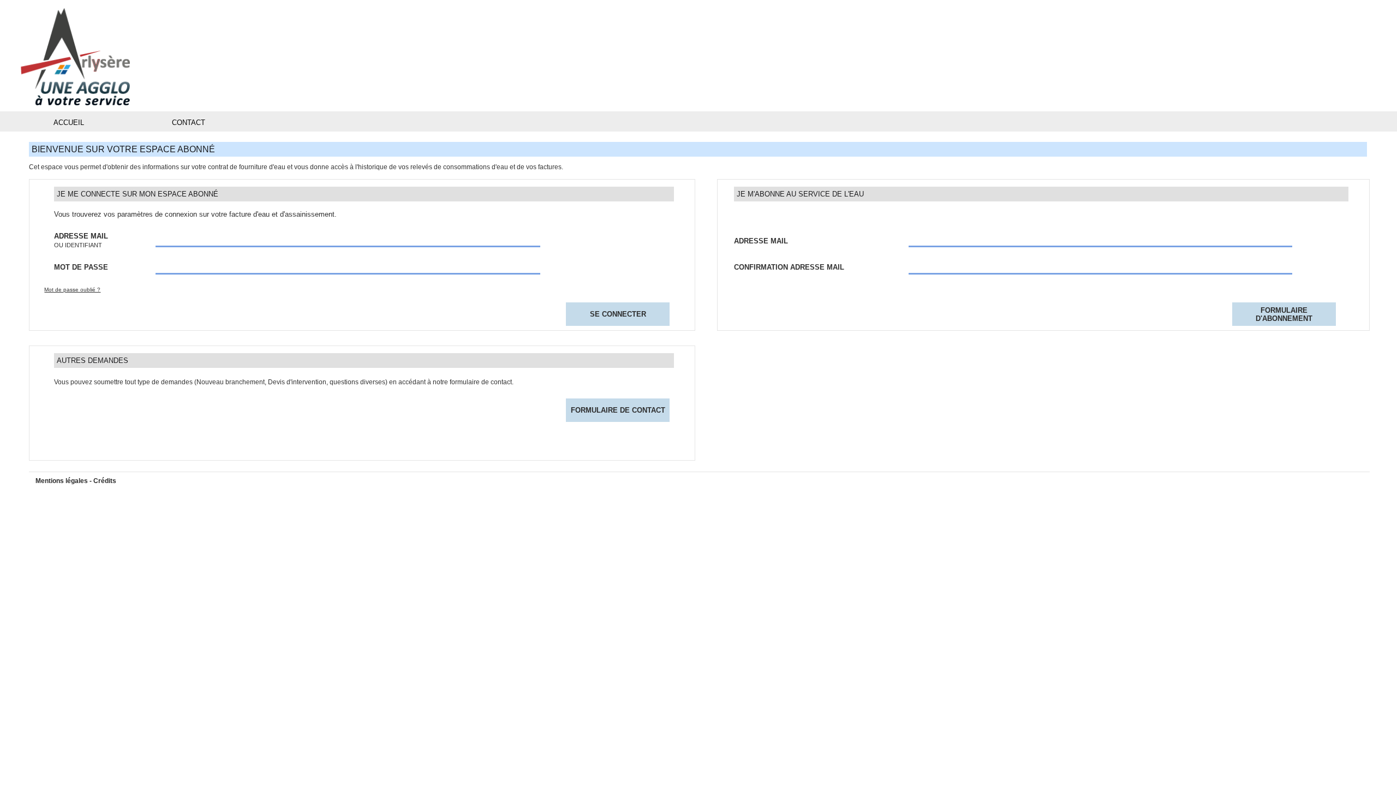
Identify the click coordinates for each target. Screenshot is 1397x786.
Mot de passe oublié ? (72, 290)
